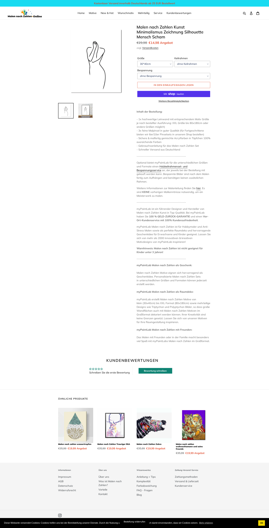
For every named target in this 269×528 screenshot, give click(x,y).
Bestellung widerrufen (134, 521)
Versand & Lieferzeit (187, 481)
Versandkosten (150, 47)
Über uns (103, 476)
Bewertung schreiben (155, 370)
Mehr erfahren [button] (206, 523)
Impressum (64, 476)
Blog (139, 494)
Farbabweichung (147, 485)
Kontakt (102, 494)
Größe (140, 58)
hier (198, 188)
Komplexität (143, 481)
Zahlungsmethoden (186, 476)
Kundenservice (183, 485)
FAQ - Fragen (145, 490)
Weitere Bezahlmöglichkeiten (173, 101)
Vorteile (102, 489)
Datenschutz (65, 485)
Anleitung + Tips (146, 476)
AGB (60, 481)
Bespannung (144, 70)
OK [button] (261, 523)
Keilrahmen (181, 58)
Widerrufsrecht (67, 490)
